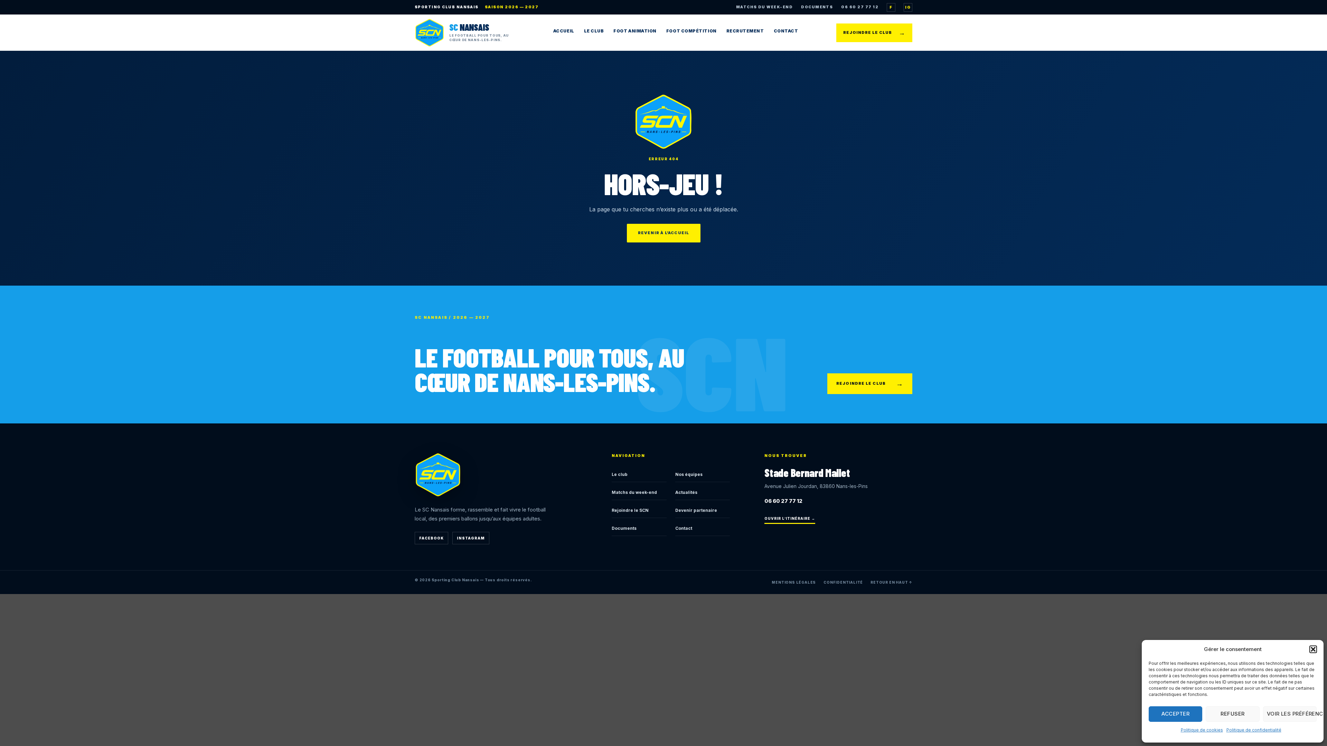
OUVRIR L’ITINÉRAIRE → (789, 518)
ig (908, 7)
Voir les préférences (1292, 713)
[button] (1313, 649)
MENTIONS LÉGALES (794, 582)
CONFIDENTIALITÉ (843, 582)
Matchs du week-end (634, 492)
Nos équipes (689, 474)
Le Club (594, 31)
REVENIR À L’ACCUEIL (663, 232)
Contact (786, 31)
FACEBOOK (431, 538)
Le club (620, 474)
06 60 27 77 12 (859, 7)
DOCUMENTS (817, 7)
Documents (624, 528)
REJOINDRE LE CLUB (874, 32)
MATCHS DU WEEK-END (764, 7)
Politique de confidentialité (1253, 730)
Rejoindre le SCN (630, 510)
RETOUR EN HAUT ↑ (891, 582)
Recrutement (745, 31)
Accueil (563, 31)
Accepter (1175, 713)
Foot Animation (635, 31)
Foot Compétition (691, 31)
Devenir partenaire (696, 510)
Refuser (1232, 713)
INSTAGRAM (471, 538)
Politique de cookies (1202, 730)
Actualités (686, 492)
